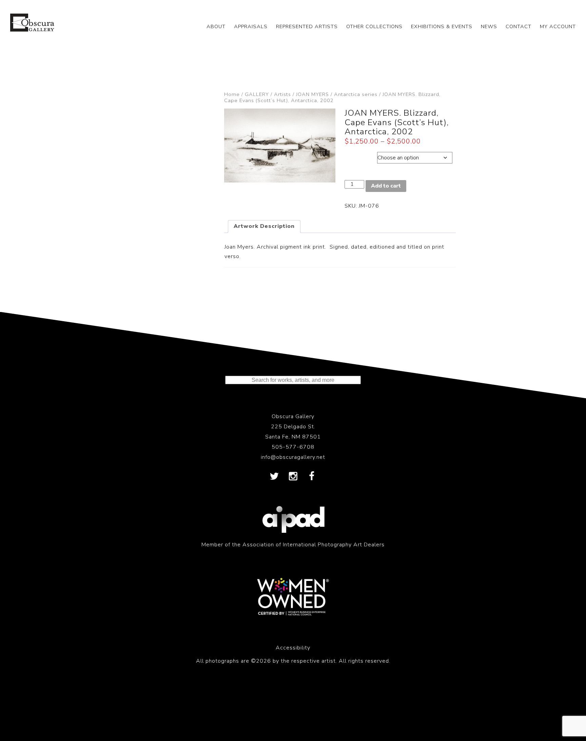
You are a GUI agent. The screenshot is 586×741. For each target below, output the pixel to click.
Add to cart (386, 186)
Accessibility (293, 647)
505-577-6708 (293, 447)
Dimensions (360, 156)
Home (232, 94)
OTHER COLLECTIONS (374, 26)
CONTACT (518, 26)
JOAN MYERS (312, 94)
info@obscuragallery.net (293, 457)
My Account (558, 26)
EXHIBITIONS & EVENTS (441, 26)
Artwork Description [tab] (264, 226)
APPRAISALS (251, 26)
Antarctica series (355, 94)
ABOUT (216, 26)
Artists (282, 94)
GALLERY (257, 94)
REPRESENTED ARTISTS (307, 26)
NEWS (489, 26)
